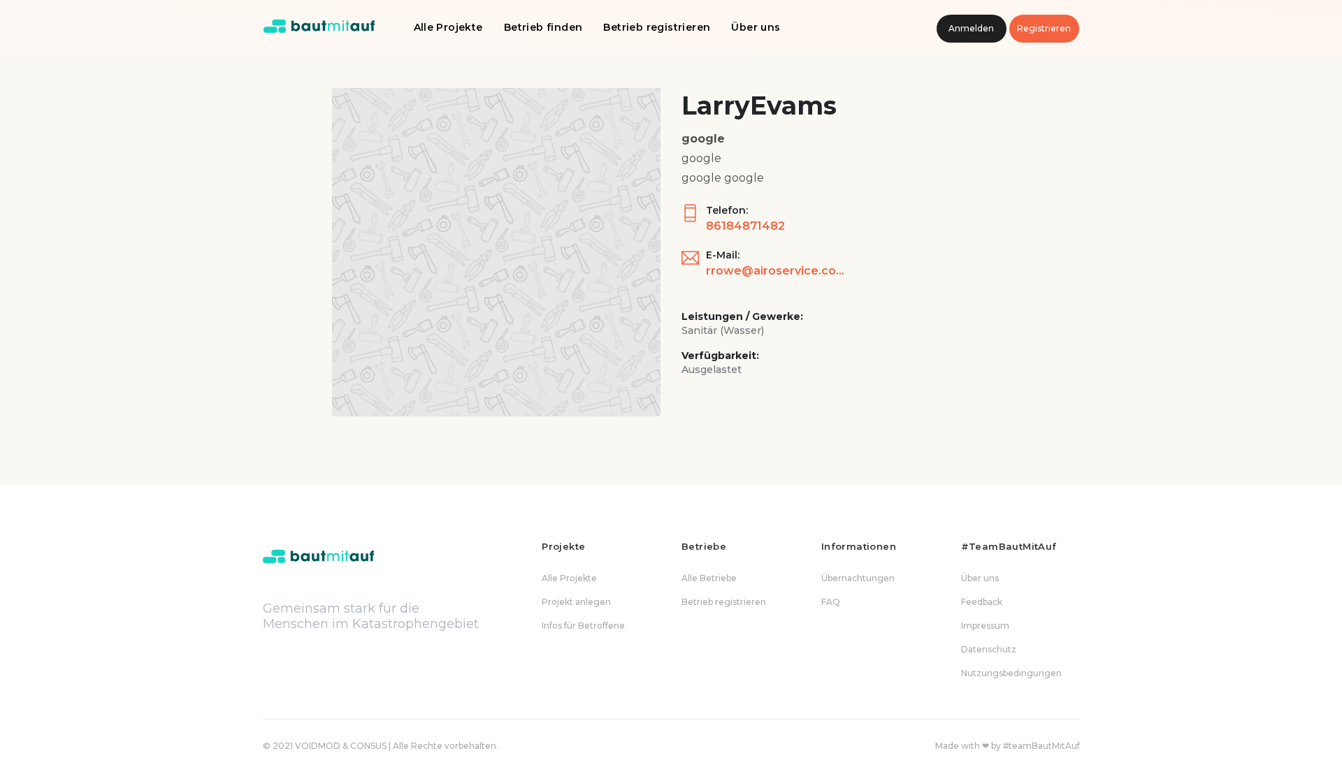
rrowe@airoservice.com (776, 270)
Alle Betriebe (709, 578)
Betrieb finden (543, 27)
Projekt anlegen (576, 602)
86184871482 (745, 226)
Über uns (755, 27)
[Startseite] (319, 27)
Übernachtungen (858, 578)
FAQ (830, 602)
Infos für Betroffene (583, 625)
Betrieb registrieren (656, 27)
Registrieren (1044, 28)
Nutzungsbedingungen (1011, 673)
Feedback (981, 602)
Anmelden (971, 28)
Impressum (985, 625)
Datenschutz (988, 649)
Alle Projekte (448, 27)
